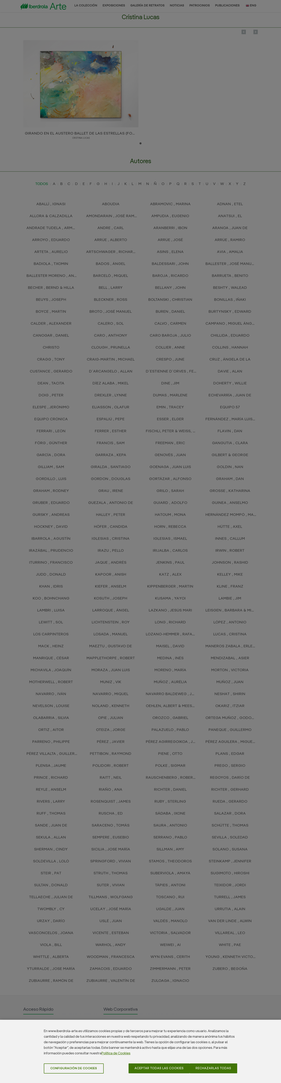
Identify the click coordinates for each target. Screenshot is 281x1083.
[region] (140, 1051)
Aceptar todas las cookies (159, 1068)
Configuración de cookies (73, 1068)
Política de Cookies (115, 1053)
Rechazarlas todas (213, 1068)
